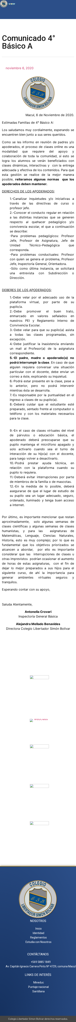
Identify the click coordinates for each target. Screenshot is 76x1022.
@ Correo (39, 699)
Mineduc (39, 768)
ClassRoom (39, 726)
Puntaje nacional (39, 809)
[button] (71, 13)
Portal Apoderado (39, 844)
